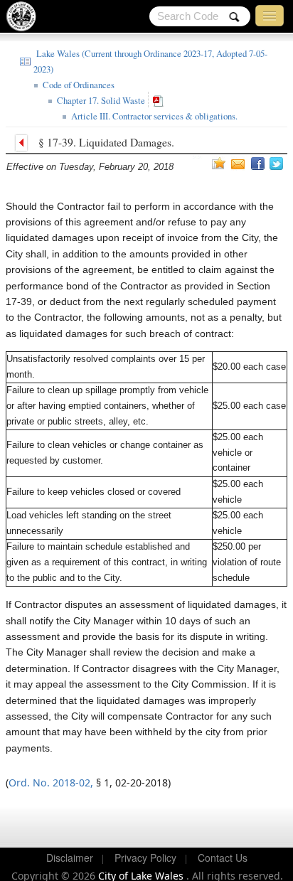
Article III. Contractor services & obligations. (153, 116)
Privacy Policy (145, 857)
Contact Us (222, 857)
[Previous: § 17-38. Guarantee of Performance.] (25, 141)
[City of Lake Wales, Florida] (25, 19)
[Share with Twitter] (278, 163)
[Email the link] (239, 163)
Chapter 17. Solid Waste (99, 101)
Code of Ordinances (77, 85)
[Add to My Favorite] (219, 163)
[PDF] (160, 100)
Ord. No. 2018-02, (51, 782)
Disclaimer (69, 857)
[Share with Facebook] (259, 163)
